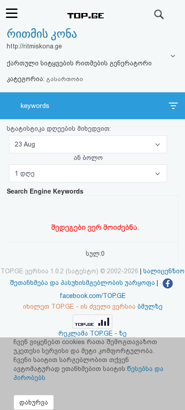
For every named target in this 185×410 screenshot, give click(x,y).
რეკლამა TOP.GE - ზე (92, 333)
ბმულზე (150, 306)
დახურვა (33, 402)
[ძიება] (159, 14)
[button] (88, 144)
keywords (35, 106)
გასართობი (64, 79)
